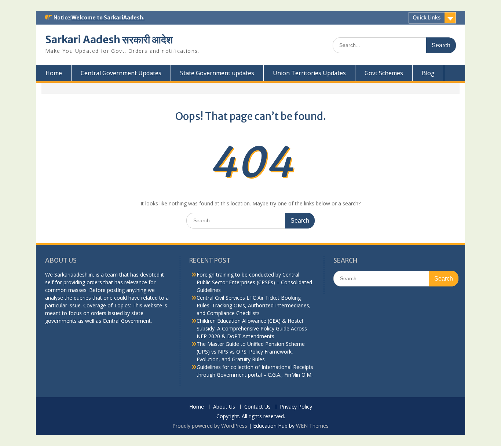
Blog (428, 73)
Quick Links (426, 17)
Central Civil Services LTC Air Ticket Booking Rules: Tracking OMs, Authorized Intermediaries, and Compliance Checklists (254, 305)
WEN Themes (312, 425)
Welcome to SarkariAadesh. (108, 17)
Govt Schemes (384, 73)
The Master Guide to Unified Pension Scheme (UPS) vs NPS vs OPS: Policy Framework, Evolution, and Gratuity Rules (251, 351)
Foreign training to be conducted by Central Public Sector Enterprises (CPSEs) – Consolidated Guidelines (254, 282)
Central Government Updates (121, 73)
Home (53, 73)
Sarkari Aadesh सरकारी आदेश (109, 39)
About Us (224, 407)
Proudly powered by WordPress (209, 425)
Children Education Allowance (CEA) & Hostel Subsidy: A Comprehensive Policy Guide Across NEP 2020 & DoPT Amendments (252, 328)
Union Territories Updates (309, 73)
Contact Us (257, 407)
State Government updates (217, 73)
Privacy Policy (296, 407)
